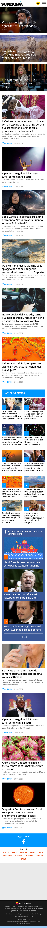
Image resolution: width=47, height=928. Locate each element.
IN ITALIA (29, 856)
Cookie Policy (36, 914)
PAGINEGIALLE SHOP (35, 906)
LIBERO (7, 906)
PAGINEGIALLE (22, 906)
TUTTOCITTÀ (27, 908)
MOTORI (23, 853)
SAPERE (41, 853)
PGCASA (7, 908)
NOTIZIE (6, 853)
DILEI (33, 908)
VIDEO (32, 853)
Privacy (27, 914)
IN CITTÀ (18, 856)
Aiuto (31, 916)
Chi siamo (9, 914)
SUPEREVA (32, 911)
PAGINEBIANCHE (16, 908)
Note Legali (18, 914)
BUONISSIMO (24, 911)
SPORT (14, 853)
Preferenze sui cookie (21, 916)
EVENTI (23, 859)
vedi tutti (23, 637)
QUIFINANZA (15, 911)
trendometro (17, 393)
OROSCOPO (7, 856)
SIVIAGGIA (39, 908)
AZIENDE (39, 856)
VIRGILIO (14, 906)
